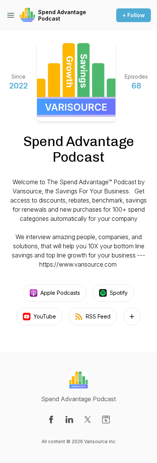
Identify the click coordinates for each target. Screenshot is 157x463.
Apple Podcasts (60, 292)
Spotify (119, 292)
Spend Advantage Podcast (62, 15)
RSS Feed (98, 316)
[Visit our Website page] (106, 419)
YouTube (45, 316)
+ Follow (133, 15)
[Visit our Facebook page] (51, 419)
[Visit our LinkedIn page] (69, 419)
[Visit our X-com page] (87, 419)
